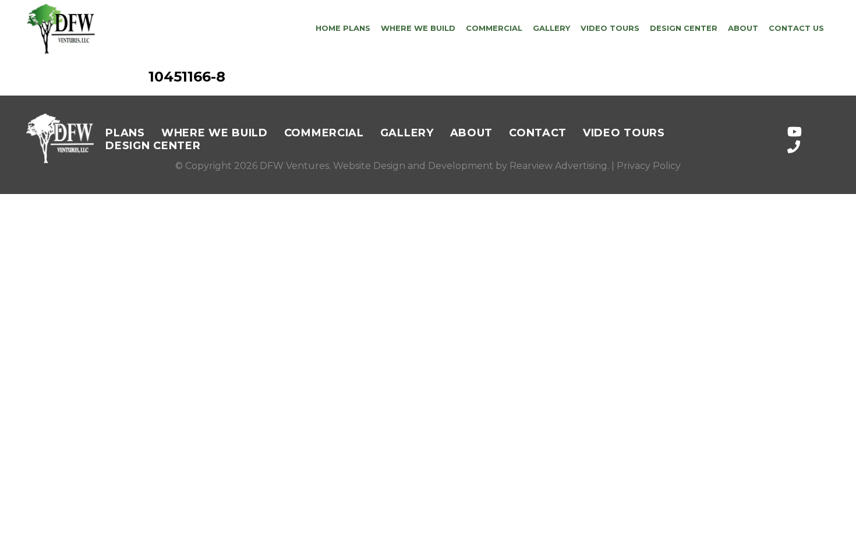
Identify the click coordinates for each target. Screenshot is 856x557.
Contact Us (796, 28)
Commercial (494, 28)
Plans (125, 132)
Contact (538, 132)
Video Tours (610, 28)
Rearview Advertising (558, 165)
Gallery (551, 28)
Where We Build (418, 28)
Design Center (683, 28)
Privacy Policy (649, 165)
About (743, 28)
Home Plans (343, 28)
